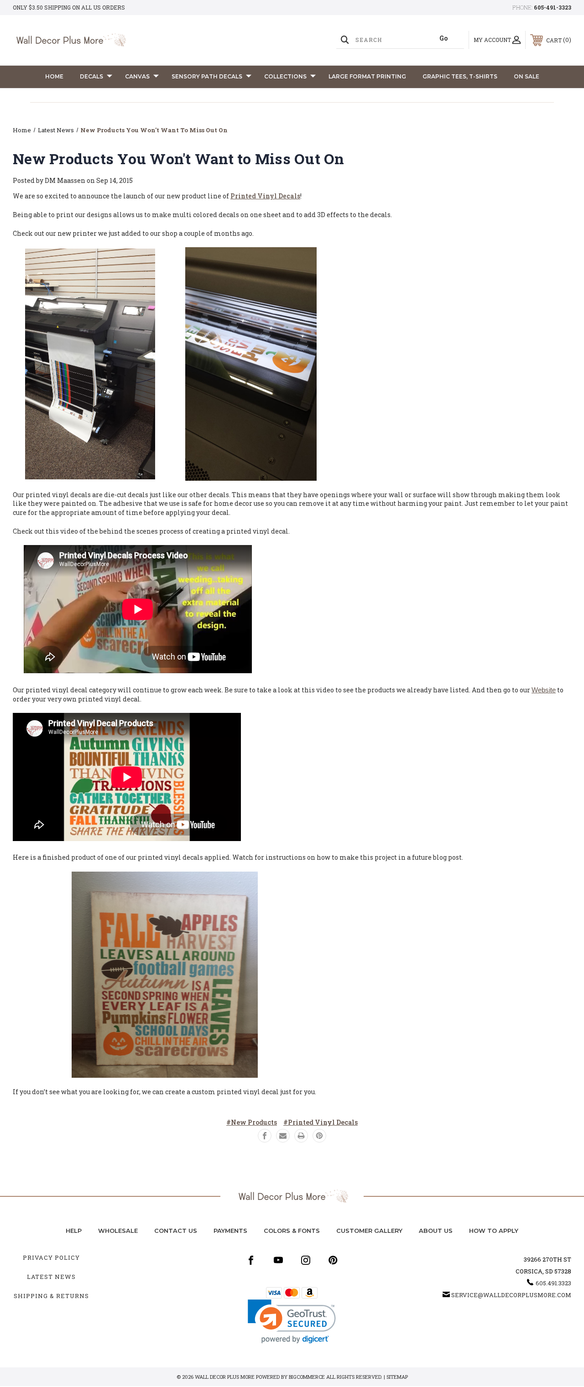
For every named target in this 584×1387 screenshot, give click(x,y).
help (74, 1230)
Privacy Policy (51, 1257)
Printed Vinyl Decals (265, 196)
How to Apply (493, 1230)
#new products (251, 1122)
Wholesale (118, 1230)
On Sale (526, 76)
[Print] (301, 1136)
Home (54, 76)
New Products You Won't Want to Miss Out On (178, 158)
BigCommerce (307, 1376)
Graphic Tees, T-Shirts (459, 76)
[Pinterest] (319, 1136)
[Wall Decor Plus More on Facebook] (251, 1260)
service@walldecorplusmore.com (511, 1295)
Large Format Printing (367, 76)
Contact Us (175, 1230)
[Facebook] (264, 1136)
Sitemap (397, 1376)
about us (436, 1230)
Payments (230, 1230)
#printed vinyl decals (320, 1122)
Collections (285, 76)
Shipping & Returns (51, 1296)
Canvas (137, 76)
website (544, 690)
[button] (292, 1322)
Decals (91, 76)
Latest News (51, 1277)
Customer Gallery (369, 1230)
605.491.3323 (553, 1283)
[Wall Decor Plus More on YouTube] (278, 1260)
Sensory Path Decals (207, 76)
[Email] (283, 1136)
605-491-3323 (552, 7)
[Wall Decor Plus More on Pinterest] (333, 1260)
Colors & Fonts (292, 1230)
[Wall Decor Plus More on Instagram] (306, 1260)
